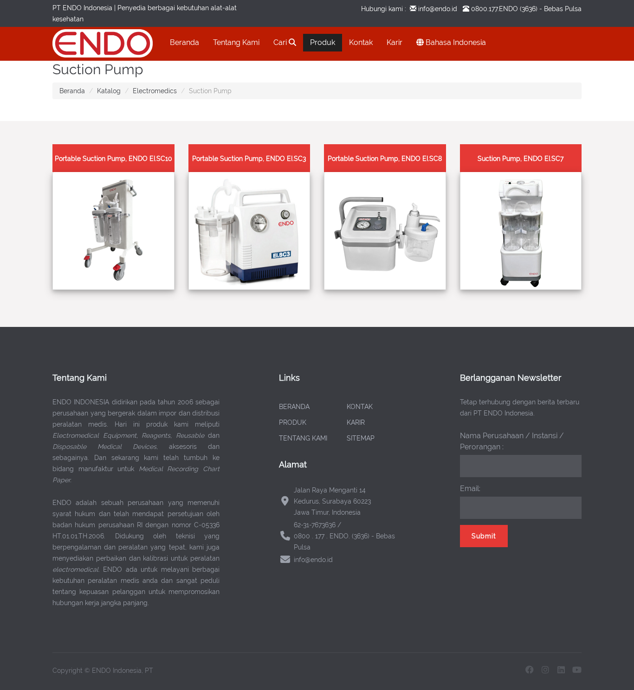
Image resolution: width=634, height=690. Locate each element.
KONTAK (360, 406)
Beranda (184, 42)
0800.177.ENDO (494, 9)
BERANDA (294, 406)
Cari (281, 42)
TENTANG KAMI (303, 438)
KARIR (356, 422)
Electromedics (155, 91)
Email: (470, 488)
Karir (394, 42)
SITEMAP (361, 438)
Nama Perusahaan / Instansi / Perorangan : (512, 441)
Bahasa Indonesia (455, 42)
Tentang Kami (236, 42)
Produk (322, 42)
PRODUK (292, 422)
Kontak (361, 42)
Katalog (109, 91)
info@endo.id (436, 9)
